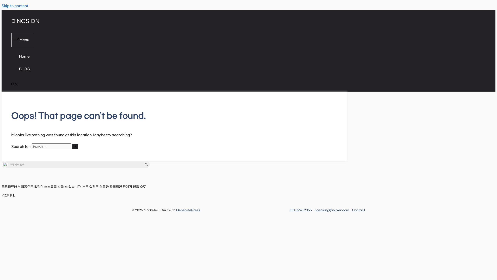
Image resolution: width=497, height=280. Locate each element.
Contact (358, 210)
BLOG (24, 69)
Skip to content (15, 6)
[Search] (75, 146)
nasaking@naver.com (332, 210)
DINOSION (25, 21)
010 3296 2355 (300, 210)
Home (24, 57)
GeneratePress (188, 210)
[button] (14, 85)
